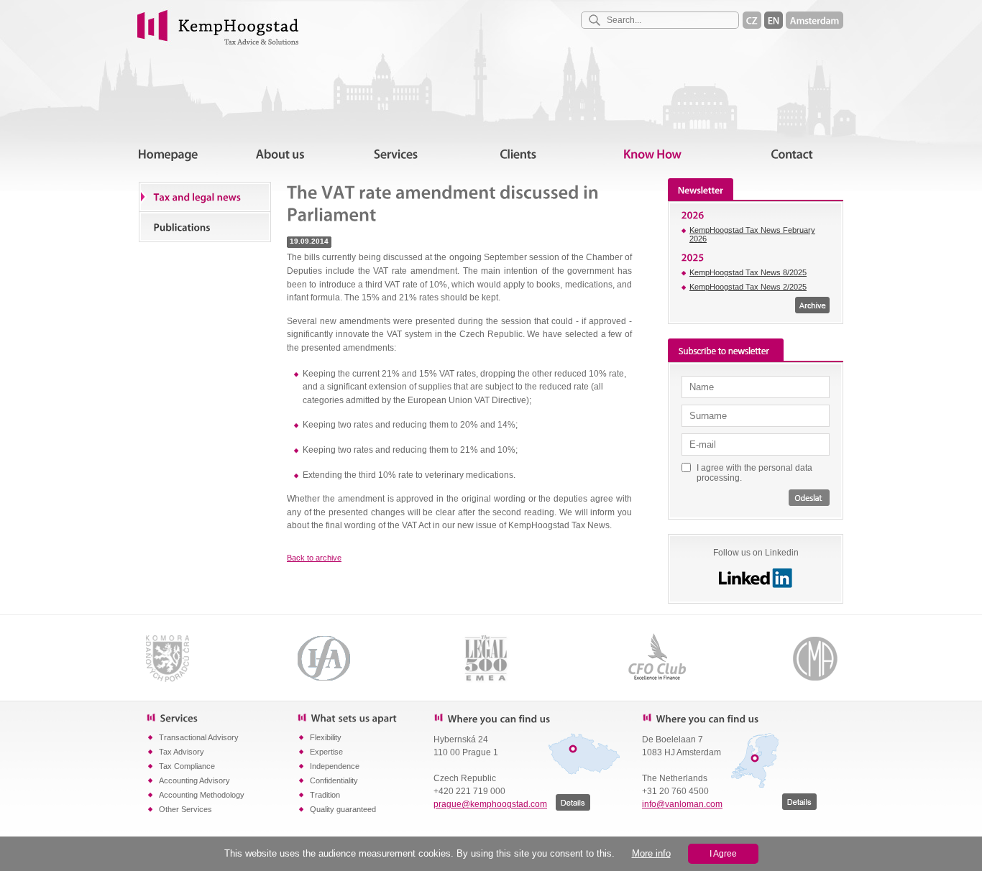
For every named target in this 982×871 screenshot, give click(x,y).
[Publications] (205, 226)
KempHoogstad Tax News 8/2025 (748, 272)
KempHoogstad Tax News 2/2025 (748, 286)
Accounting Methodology (201, 795)
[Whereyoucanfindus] (526, 717)
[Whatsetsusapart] (365, 717)
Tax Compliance (187, 766)
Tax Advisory (181, 751)
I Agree (723, 854)
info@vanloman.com (682, 804)
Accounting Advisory (194, 780)
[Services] (221, 717)
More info (651, 853)
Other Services (185, 809)
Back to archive (314, 557)
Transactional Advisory (199, 737)
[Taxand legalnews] (205, 197)
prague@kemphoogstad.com (490, 804)
